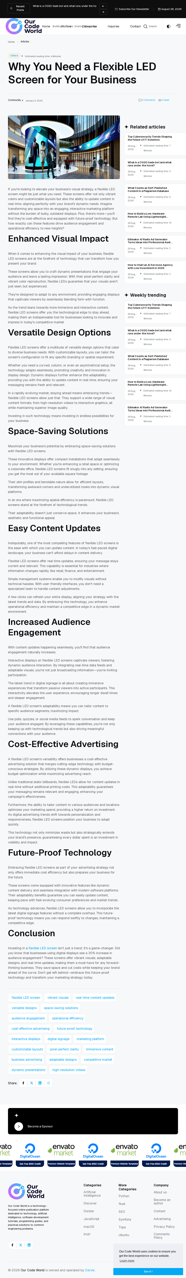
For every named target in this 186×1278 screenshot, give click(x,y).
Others (14, 55)
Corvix (90, 1270)
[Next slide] (103, 12)
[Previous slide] (103, 6)
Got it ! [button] (148, 1271)
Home (11, 41)
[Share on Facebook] (23, 1083)
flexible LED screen (43, 948)
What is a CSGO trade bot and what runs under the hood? (67, 6)
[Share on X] (31, 1083)
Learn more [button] (127, 1260)
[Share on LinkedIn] (40, 1083)
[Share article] (48, 1083)
